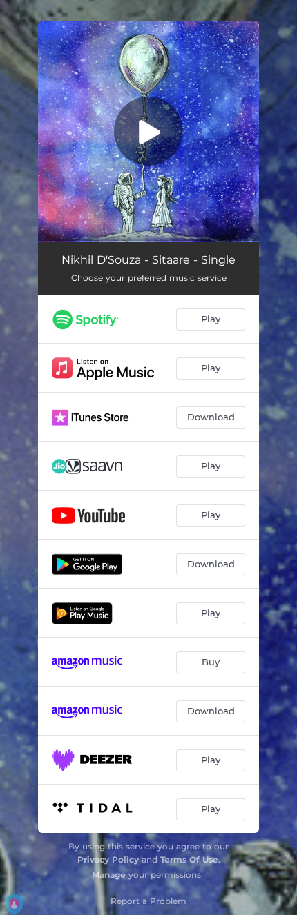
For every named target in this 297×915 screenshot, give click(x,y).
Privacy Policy (108, 859)
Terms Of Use (189, 859)
